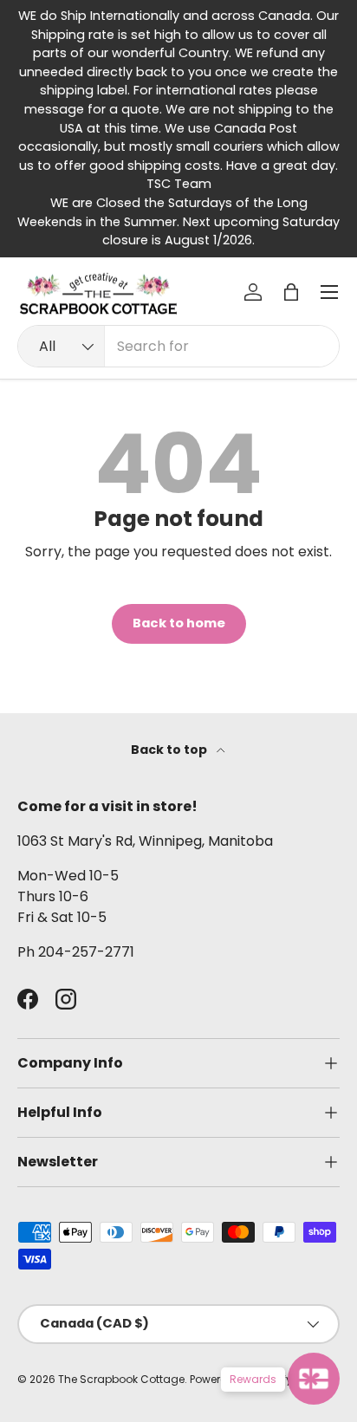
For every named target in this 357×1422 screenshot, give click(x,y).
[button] (291, 292)
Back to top (170, 749)
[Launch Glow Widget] (314, 1379)
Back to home (179, 623)
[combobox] (178, 346)
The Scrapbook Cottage (121, 1379)
